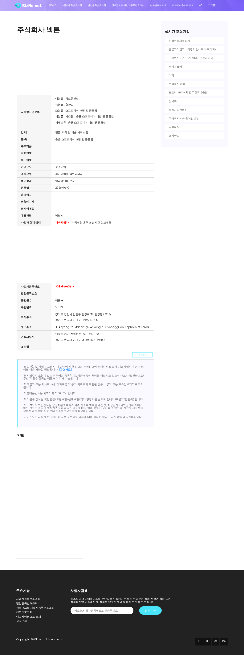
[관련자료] (65, 369)
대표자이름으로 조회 (182, 5)
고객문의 (212, 5)
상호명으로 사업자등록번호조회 (128, 5)
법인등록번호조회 (97, 5)
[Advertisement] (86, 66)
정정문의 (142, 354)
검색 (147, 610)
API (200, 5)
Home (52, 5)
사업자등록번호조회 (71, 5)
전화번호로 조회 (158, 5)
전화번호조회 (24, 612)
